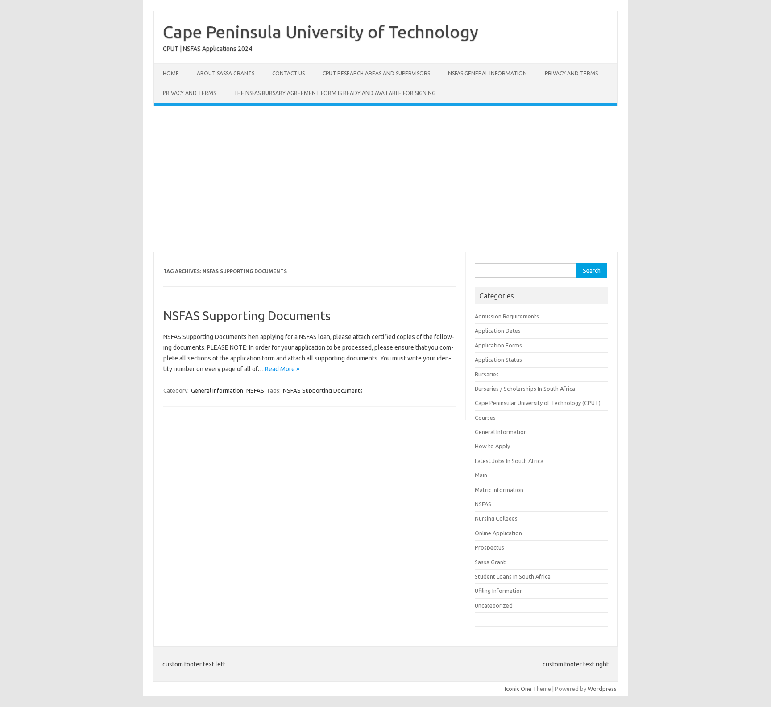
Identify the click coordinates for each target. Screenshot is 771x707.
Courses (485, 417)
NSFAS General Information (487, 73)
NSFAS (255, 390)
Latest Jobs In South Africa (509, 461)
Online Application (498, 533)
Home (171, 73)
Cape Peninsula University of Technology (320, 31)
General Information (217, 390)
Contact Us (288, 73)
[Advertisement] (385, 178)
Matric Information (499, 490)
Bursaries (487, 374)
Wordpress (602, 689)
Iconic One (518, 689)
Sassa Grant (490, 562)
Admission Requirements (507, 316)
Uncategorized (494, 605)
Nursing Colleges (496, 518)
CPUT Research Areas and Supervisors (376, 73)
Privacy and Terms (571, 73)
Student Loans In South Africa (513, 576)
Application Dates (498, 330)
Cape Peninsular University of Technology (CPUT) (538, 403)
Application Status (498, 359)
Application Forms (498, 345)
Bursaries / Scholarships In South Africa (525, 388)
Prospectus (489, 547)
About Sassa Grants (225, 73)
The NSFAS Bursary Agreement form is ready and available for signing (334, 93)
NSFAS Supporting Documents (247, 315)
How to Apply (492, 446)
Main (481, 475)
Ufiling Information (499, 590)
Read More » (282, 368)
